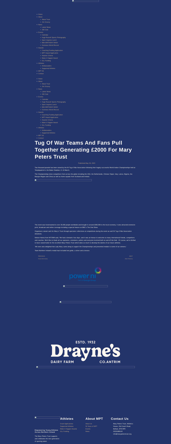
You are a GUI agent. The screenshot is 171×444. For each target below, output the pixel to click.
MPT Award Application (50, 53)
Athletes (41, 63)
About (40, 17)
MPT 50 (41, 71)
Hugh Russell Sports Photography (54, 37)
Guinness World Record (50, 45)
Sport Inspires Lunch (49, 40)
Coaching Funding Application (52, 50)
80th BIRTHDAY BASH (50, 43)
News (40, 24)
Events (40, 32)
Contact (41, 73)
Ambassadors (47, 66)
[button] (85, 76)
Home (40, 14)
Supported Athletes (48, 68)
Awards (41, 48)
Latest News (46, 27)
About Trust (46, 19)
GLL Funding (46, 61)
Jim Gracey (46, 22)
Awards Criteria (47, 55)
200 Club (45, 30)
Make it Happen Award (50, 58)
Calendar (45, 35)
